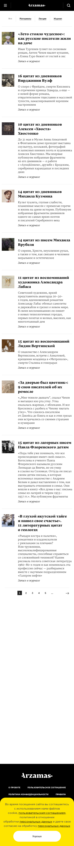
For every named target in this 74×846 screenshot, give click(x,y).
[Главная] (37, 775)
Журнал (58, 18)
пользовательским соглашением (41, 813)
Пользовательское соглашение (46, 787)
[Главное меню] (5, 5)
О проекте (14, 787)
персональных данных (36, 821)
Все (10, 18)
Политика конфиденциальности (28, 794)
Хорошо (37, 836)
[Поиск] (68, 5)
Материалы (25, 18)
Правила (61, 794)
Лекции (42, 18)
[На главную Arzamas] (37, 5)
